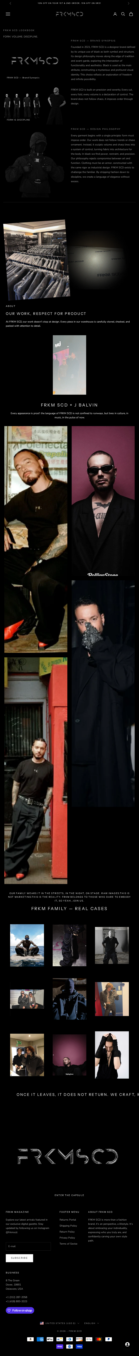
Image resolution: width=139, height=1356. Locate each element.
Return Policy (67, 1231)
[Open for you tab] (127, 1344)
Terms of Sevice (68, 1243)
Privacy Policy (67, 1237)
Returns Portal (68, 1219)
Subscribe (19, 1258)
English (89, 1323)
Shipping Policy (68, 1225)
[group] (69, 1156)
